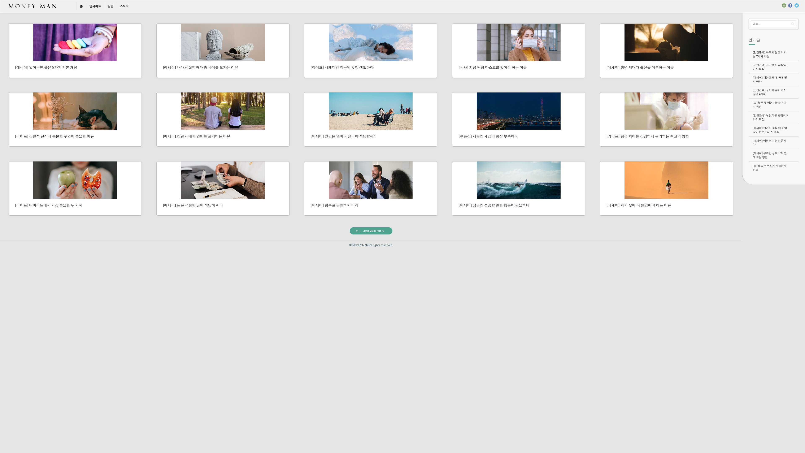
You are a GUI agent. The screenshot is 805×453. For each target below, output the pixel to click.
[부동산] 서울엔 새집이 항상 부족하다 (488, 136)
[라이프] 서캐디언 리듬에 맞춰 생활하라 (342, 67)
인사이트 (95, 6)
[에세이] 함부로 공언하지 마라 (334, 205)
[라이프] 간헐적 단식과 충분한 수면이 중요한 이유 (54, 136)
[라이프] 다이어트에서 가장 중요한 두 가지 (48, 205)
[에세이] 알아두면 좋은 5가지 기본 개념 (46, 67)
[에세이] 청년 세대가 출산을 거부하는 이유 (640, 67)
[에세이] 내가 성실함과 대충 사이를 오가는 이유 (200, 67)
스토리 (124, 6)
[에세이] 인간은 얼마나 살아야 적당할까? (343, 136)
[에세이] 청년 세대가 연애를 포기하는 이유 (196, 136)
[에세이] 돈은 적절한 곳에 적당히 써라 (193, 205)
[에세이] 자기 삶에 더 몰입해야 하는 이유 (638, 205)
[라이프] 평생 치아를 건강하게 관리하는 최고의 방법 (647, 136)
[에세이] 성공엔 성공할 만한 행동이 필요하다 (494, 205)
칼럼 (110, 6)
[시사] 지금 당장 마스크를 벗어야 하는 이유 (493, 67)
